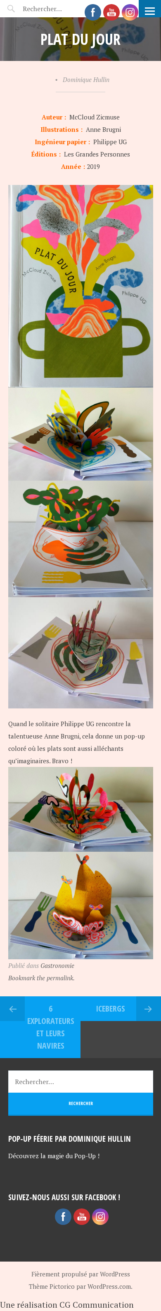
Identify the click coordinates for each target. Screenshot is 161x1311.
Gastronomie (57, 965)
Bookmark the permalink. (41, 978)
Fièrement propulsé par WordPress (80, 1274)
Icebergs (110, 1008)
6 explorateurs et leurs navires (50, 1027)
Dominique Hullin (86, 79)
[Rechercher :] (56, 8)
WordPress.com (109, 1286)
